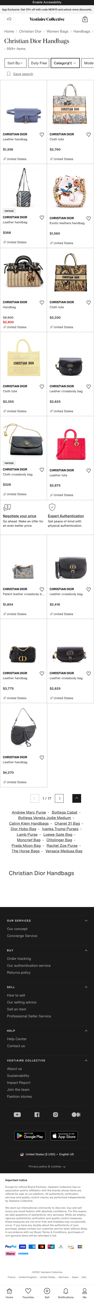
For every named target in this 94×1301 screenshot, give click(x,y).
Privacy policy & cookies (45, 1166)
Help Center (17, 1038)
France (12, 1277)
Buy (10, 950)
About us (14, 1068)
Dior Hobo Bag (23, 829)
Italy (84, 1277)
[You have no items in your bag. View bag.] (85, 19)
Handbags (81, 31)
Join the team (18, 1089)
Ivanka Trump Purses (60, 829)
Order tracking (19, 958)
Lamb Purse (27, 834)
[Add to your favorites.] (41, 134)
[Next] (59, 798)
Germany (63, 1277)
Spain (75, 1277)
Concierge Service (22, 935)
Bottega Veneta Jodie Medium (44, 818)
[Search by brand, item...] (9, 19)
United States (48, 1277)
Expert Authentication (66, 515)
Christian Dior (30, 31)
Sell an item (16, 1009)
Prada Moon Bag (26, 845)
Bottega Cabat (64, 812)
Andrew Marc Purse (29, 812)
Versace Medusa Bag (63, 851)
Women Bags (57, 31)
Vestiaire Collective (26, 1061)
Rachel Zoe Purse (62, 845)
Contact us (16, 1045)
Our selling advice (22, 1002)
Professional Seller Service (29, 1016)
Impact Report (18, 1082)
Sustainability (18, 1075)
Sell (11, 987)
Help (11, 1031)
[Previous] (34, 798)
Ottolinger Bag (59, 840)
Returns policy (19, 972)
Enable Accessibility (47, 2)
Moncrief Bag (28, 840)
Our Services (19, 921)
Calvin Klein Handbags (29, 823)
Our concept (17, 928)
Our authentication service (29, 965)
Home (9, 31)
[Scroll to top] (76, 798)
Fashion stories (19, 1096)
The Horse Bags (26, 851)
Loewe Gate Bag (58, 834)
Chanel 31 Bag (67, 823)
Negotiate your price (19, 515)
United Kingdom (28, 1277)
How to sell (16, 995)
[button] (85, 19)
